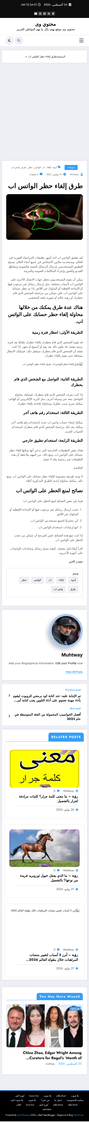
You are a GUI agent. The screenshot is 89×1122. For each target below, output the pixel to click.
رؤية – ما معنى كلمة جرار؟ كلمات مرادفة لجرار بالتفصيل (48, 798)
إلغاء (49, 167)
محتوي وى (45, 24)
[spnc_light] (9, 40)
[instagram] (40, 13)
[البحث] (19, 40)
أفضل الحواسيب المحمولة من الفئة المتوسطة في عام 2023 (47, 716)
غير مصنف (82, 1008)
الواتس (37, 167)
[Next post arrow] (9, 716)
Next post (75, 708)
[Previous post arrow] (9, 695)
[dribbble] (44, 13)
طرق (23, 167)
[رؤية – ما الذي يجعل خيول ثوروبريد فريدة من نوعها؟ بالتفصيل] (44, 848)
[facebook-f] (53, 13)
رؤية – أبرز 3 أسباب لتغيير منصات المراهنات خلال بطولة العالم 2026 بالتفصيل (53, 957)
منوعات (71, 167)
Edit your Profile (65, 663)
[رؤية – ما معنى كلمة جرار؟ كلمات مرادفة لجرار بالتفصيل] (44, 768)
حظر (30, 167)
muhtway (74, 174)
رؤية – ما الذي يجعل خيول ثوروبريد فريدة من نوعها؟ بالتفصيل (49, 878)
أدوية (54, 167)
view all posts (74, 671)
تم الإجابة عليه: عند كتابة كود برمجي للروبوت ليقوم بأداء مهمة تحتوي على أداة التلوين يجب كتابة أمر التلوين (47, 698)
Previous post (73, 689)
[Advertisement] (44, 110)
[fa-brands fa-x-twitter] (49, 13)
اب (43, 167)
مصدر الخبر (76, 562)
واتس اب (15, 167)
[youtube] (36, 13)
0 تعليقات (33, 174)
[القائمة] (81, 40)
